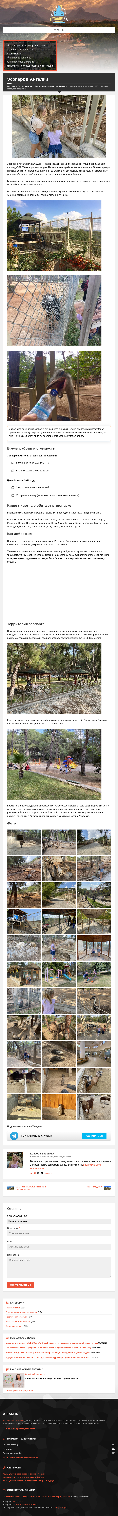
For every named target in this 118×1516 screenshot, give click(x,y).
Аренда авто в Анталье (22, 49)
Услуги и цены (61, 1507)
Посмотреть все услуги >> (19, 1390)
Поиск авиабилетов (20, 57)
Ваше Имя (13, 1228)
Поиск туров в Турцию (22, 61)
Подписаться (94, 1136)
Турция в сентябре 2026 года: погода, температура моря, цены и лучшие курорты (48, 1357)
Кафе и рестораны (14, 1326)
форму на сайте (63, 1497)
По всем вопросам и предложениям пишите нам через (29, 1497)
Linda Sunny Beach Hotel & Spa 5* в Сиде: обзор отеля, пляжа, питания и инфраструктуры (52, 1343)
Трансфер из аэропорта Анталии (27, 45)
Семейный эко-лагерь (35, 1374)
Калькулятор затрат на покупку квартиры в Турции (29, 1481)
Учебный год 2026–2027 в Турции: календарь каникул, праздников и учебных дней (48, 1352)
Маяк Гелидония (94, 1187)
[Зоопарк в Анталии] (24, 842)
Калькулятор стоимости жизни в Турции (23, 1477)
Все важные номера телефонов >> (20, 1458)
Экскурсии (15, 53)
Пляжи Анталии (13, 1308)
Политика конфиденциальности (19, 1429)
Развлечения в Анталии (17, 1317)
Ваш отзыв (13, 1255)
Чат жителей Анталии (26, 1504)
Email (11, 1241)
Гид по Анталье (25, 86)
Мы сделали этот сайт (13, 1420)
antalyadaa (18, 1501)
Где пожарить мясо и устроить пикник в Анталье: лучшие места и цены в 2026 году (48, 1347)
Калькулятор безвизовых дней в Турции (31, 66)
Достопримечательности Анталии (51, 86)
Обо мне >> (48, 1173)
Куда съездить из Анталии (18, 1321)
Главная (11, 86)
